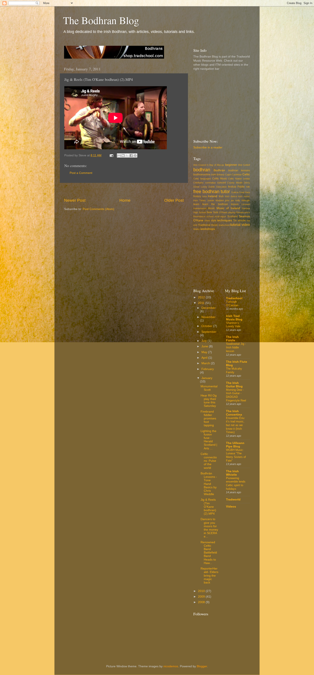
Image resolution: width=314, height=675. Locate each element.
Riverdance (199, 216)
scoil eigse (220, 216)
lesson (235, 204)
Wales (196, 229)
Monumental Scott (209, 388)
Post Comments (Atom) (98, 209)
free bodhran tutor (211, 191)
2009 (202, 596)
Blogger (202, 666)
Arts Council (199, 165)
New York (212, 212)
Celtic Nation (235, 178)
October (207, 326)
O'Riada (223, 212)
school (210, 216)
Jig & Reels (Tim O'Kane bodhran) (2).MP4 (208, 506)
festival (232, 186)
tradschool (224, 225)
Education (221, 186)
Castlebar (237, 174)
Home (125, 200)
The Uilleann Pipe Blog (235, 444)
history (197, 196)
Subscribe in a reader (207, 147)
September (208, 331)
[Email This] (119, 155)
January (206, 378)
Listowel (246, 204)
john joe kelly (232, 200)
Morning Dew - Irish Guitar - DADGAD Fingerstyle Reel (236, 395)
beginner (231, 164)
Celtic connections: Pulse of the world (209, 460)
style (213, 220)
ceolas (246, 178)
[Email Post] (111, 155)
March (206, 363)
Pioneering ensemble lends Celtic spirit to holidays (235, 483)
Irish (221, 196)
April (204, 357)
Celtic (246, 174)
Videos (231, 506)
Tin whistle (239, 220)
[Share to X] (127, 155)
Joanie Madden (215, 200)
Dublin (211, 186)
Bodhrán (219, 170)
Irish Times (199, 200)
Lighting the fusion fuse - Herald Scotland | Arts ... (209, 439)
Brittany (220, 174)
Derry (247, 182)
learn (196, 204)
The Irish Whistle (232, 473)
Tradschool (234, 298)
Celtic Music (219, 178)
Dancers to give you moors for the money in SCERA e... (209, 528)
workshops (207, 229)
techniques (224, 220)
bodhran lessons (239, 170)
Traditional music (208, 225)
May (204, 352)
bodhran (201, 169)
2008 (202, 602)
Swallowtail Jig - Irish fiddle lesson (236, 347)
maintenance (200, 208)
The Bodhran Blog (101, 20)
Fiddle (241, 186)
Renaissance (243, 212)
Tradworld (233, 499)
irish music (244, 196)
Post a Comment (81, 173)
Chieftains (198, 182)
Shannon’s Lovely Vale (233, 324)
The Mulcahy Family (234, 370)
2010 (202, 591)
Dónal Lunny (200, 186)
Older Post (174, 200)
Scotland (232, 216)
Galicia (234, 192)
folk (248, 186)
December (208, 307)
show (207, 220)
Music (211, 208)
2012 (202, 297)
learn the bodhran (215, 204)
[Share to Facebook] (131, 155)
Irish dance (231, 196)
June (205, 346)
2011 (201, 303)
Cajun (228, 174)
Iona (204, 196)
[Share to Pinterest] (135, 155)
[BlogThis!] (123, 155)
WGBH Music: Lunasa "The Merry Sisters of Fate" (236, 455)
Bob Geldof (244, 165)
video (246, 224)
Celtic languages (202, 178)
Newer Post (74, 200)
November (208, 317)
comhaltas (210, 182)
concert (221, 182)
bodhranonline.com (204, 174)
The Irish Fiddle (232, 338)
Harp (247, 192)
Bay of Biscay (216, 165)
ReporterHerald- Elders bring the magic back (209, 575)
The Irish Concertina (234, 413)
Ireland (212, 196)
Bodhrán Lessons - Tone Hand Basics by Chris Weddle (209, 484)
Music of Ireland (228, 208)
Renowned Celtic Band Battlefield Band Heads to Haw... (209, 553)
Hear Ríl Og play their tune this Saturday (209, 401)
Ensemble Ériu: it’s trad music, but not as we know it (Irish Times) (235, 425)
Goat (241, 192)
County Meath (234, 182)
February (207, 369)
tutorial (235, 224)
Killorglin (246, 200)
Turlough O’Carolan (232, 303)
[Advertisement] (124, 190)
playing (231, 212)
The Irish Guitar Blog (234, 384)
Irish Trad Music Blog (234, 317)
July (204, 340)
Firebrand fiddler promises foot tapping (208, 418)
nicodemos (170, 666)
